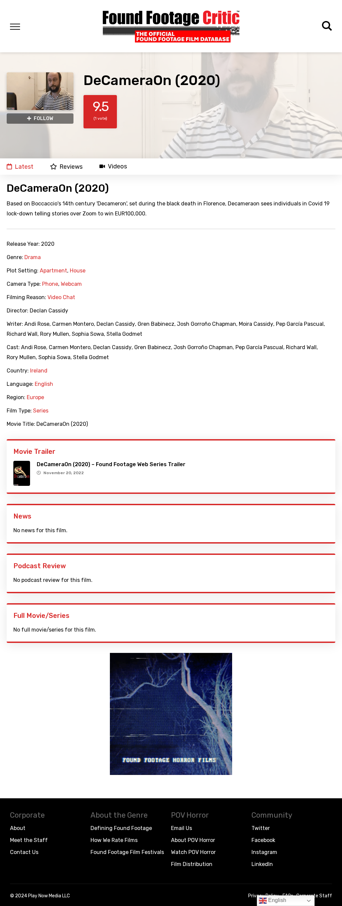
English (44, 384)
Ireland (38, 370)
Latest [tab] (24, 166)
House (78, 270)
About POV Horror (193, 840)
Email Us (181, 828)
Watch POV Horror (193, 852)
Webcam (71, 284)
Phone (50, 284)
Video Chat (61, 297)
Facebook (263, 840)
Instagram (264, 852)
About (17, 828)
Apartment (53, 270)
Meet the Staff (29, 840)
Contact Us (24, 852)
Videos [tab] (117, 166)
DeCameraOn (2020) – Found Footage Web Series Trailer (111, 464)
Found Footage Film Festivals (127, 852)
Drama (32, 257)
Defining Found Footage (121, 828)
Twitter (260, 828)
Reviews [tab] (70, 166)
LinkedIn (262, 864)
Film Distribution (191, 864)
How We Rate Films (114, 840)
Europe (35, 397)
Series (40, 410)
